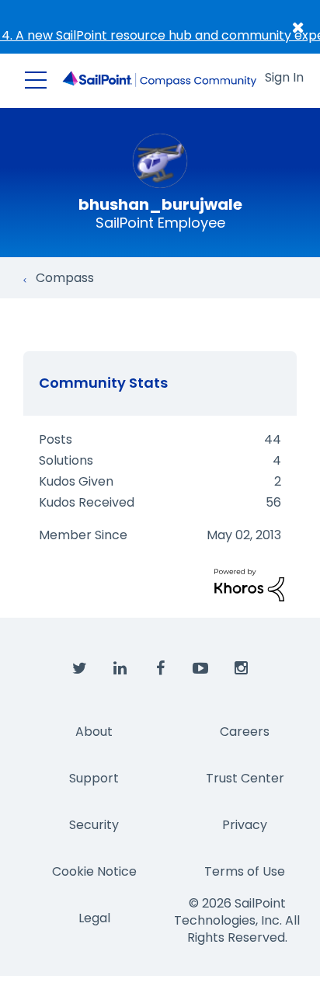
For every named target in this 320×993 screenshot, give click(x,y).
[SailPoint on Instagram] (240, 669)
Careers (245, 731)
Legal (94, 918)
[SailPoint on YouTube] (200, 669)
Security (94, 825)
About (94, 731)
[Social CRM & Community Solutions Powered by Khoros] (249, 585)
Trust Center (245, 778)
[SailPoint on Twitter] (79, 669)
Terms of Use (244, 871)
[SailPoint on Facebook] (160, 669)
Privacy (244, 825)
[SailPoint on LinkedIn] (119, 669)
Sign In (284, 77)
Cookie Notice (94, 871)
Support (94, 778)
